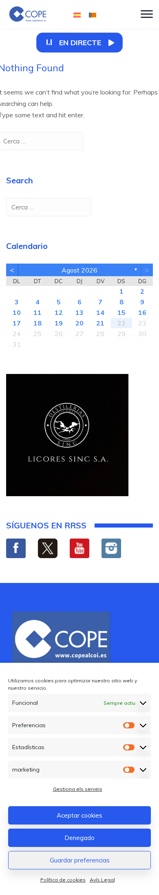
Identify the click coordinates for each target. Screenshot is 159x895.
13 (79, 312)
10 (17, 312)
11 (37, 312)
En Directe (80, 42)
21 (100, 323)
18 (37, 323)
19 (59, 323)
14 (100, 312)
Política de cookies (63, 880)
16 (142, 312)
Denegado (79, 838)
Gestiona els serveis (77, 789)
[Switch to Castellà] (77, 14)
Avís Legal (102, 880)
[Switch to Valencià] (92, 14)
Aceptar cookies (79, 815)
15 (121, 312)
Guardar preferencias (80, 860)
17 (17, 323)
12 (59, 312)
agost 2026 (79, 270)
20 (79, 323)
